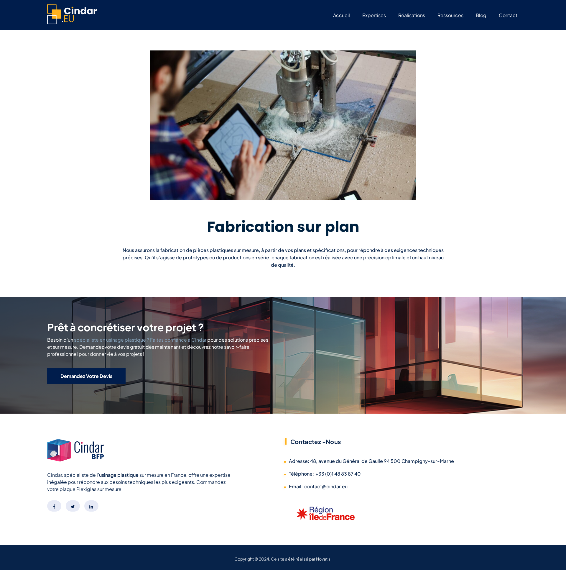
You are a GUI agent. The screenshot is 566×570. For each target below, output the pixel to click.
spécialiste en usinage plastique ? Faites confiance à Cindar (140, 340)
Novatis (323, 558)
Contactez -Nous (315, 441)
